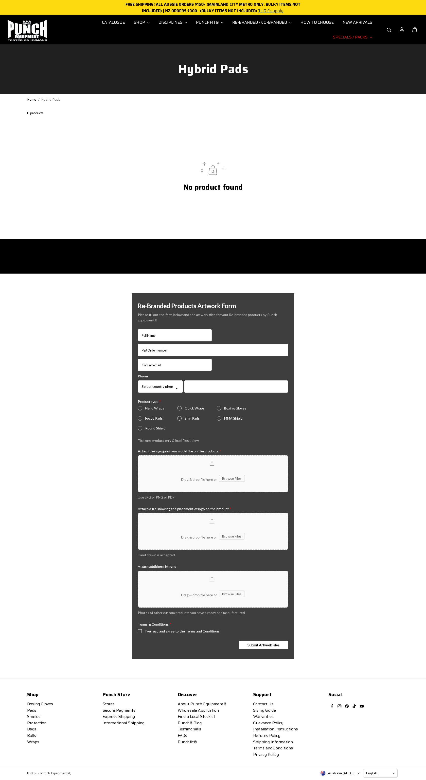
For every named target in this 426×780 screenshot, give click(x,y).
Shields (33, 716)
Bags (31, 729)
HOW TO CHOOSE (317, 22)
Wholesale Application (198, 710)
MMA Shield (233, 418)
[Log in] (401, 29)
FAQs (182, 735)
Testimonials (189, 729)
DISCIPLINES (171, 22)
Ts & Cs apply (270, 11)
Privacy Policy (266, 754)
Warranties (263, 716)
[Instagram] (339, 706)
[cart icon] (414, 29)
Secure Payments (119, 710)
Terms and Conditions (273, 748)
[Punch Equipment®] (27, 30)
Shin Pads (192, 418)
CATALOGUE (113, 22)
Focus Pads (154, 418)
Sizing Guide (264, 710)
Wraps (33, 742)
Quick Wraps (195, 408)
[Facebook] (332, 706)
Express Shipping (119, 716)
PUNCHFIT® (208, 22)
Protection (37, 723)
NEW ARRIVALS (357, 22)
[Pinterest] (347, 706)
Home (31, 99)
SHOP (140, 22)
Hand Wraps (154, 408)
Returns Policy (266, 735)
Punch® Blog (190, 723)
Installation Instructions (275, 729)
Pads (31, 710)
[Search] (389, 29)
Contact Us (263, 704)
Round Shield (155, 428)
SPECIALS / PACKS (351, 37)
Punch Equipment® (55, 773)
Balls (31, 735)
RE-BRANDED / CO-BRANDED (260, 22)
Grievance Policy (268, 723)
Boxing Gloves (235, 408)
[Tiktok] (354, 706)
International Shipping (123, 723)
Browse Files (232, 478)
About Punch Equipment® (202, 704)
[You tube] (361, 706)
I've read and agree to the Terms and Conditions (182, 631)
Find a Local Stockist (196, 716)
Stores (109, 704)
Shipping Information (273, 742)
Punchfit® (187, 742)
